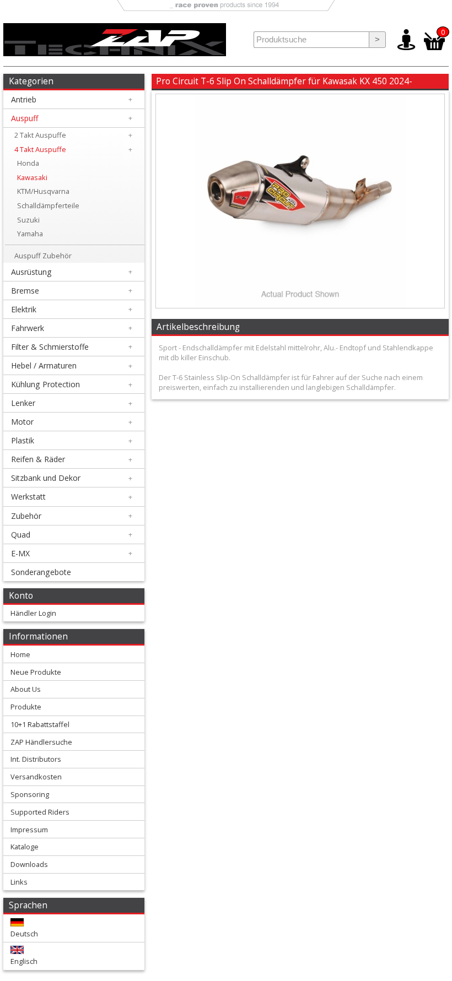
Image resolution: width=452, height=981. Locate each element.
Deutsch (24, 934)
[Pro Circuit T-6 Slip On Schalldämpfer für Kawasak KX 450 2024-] (300, 305)
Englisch (23, 961)
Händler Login (33, 613)
